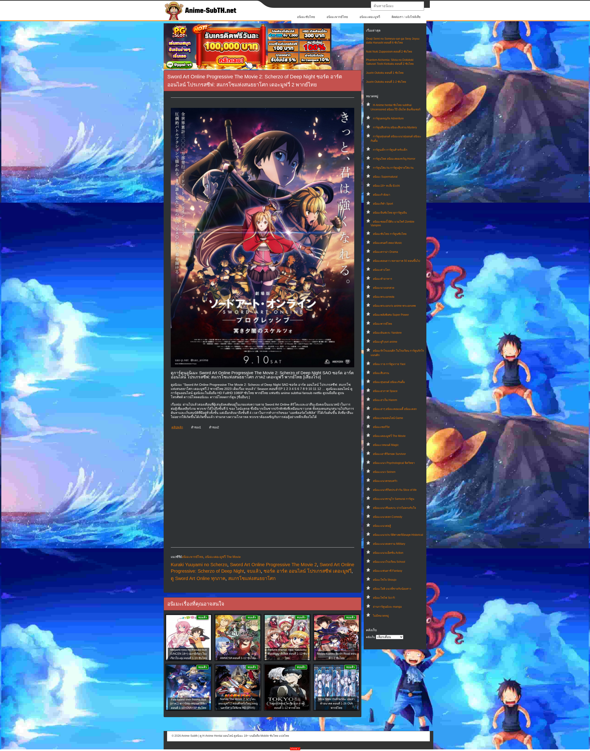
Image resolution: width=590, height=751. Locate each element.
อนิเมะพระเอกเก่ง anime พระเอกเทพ (394, 305)
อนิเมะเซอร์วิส (381, 427)
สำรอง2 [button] (214, 427)
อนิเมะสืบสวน (381, 373)
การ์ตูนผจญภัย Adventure (388, 118)
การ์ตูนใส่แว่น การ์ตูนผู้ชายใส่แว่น (393, 167)
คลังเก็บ (370, 637)
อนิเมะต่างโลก (381, 269)
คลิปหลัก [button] (177, 427)
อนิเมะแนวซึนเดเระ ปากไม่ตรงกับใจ (394, 508)
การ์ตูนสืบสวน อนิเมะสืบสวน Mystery (395, 127)
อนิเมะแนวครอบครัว (385, 481)
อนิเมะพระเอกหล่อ (383, 296)
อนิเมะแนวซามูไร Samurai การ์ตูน (393, 499)
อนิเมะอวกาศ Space (385, 391)
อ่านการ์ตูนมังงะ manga (387, 606)
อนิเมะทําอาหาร (382, 278)
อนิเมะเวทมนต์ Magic (386, 445)
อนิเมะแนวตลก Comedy (387, 516)
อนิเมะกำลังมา (381, 194)
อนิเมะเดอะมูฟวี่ (370, 17)
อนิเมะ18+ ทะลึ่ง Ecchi (386, 185)
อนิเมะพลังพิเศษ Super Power (391, 314)
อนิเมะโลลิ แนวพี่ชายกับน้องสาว (392, 588)
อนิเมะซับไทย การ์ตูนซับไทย (390, 234)
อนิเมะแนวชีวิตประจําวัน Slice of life (395, 490)
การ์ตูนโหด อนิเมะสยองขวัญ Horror (394, 158)
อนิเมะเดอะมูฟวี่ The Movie (389, 436)
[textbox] (397, 6)
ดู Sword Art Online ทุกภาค (198, 578)
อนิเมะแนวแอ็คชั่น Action (388, 552)
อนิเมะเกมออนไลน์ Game (388, 418)
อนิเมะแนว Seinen (384, 472)
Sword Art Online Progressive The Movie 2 (273, 564)
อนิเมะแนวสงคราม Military (389, 543)
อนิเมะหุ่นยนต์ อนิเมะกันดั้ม (389, 382)
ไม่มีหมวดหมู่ (381, 615)
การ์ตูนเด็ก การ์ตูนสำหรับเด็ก (390, 149)
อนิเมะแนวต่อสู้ (382, 525)
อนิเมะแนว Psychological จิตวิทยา (394, 463)
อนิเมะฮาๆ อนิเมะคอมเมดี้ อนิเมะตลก (395, 409)
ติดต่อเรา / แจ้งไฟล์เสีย (406, 17)
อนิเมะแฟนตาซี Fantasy (387, 570)
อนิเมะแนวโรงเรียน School (389, 561)
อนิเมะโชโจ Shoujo (384, 579)
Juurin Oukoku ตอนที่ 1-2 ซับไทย (386, 81)
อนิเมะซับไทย (306, 17)
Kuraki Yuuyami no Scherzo (199, 564)
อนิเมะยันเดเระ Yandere (387, 332)
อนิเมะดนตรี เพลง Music (387, 242)
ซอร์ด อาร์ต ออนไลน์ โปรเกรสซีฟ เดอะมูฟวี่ (307, 571)
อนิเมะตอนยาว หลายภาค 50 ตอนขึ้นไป (396, 260)
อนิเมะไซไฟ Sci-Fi (384, 597)
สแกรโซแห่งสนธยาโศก (252, 578)
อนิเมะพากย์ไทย (337, 17)
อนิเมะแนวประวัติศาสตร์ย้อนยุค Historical (398, 534)
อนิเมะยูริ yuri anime (385, 341)
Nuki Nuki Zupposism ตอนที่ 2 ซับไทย (389, 51)
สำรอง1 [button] (196, 427)
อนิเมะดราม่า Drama (385, 251)
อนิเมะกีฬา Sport (383, 203)
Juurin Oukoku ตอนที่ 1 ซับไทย (385, 72)
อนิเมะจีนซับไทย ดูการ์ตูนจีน (390, 212)
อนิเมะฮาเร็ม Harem (385, 400)
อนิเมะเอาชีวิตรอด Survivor (389, 454)
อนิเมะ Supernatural (385, 176)
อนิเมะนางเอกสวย (383, 287)
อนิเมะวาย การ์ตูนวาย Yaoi (389, 364)
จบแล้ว (254, 571)
